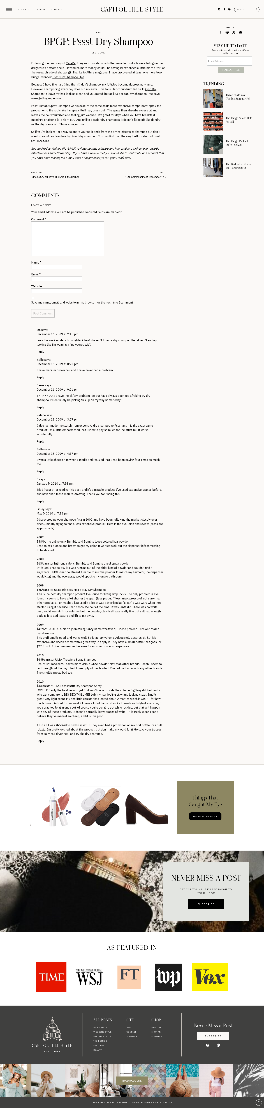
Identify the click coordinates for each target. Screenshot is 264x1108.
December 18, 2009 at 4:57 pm (57, 453)
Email (36, 274)
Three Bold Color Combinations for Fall (238, 96)
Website (36, 286)
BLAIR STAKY (165, 1102)
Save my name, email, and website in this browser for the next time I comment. (82, 302)
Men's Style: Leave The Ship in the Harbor (56, 177)
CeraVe (70, 63)
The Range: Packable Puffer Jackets (237, 143)
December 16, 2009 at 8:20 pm (57, 364)
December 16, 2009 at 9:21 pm (57, 389)
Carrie (40, 385)
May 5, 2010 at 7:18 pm (52, 513)
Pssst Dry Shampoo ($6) (68, 77)
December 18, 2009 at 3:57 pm (57, 419)
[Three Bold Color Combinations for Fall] (213, 98)
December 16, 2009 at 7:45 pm (57, 334)
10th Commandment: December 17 (144, 177)
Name (36, 262)
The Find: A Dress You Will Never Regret (238, 166)
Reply (40, 352)
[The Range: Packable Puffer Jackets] (213, 144)
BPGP (98, 32)
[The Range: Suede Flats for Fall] (213, 121)
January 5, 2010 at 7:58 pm (55, 483)
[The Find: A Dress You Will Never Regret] (213, 167)
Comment (38, 219)
